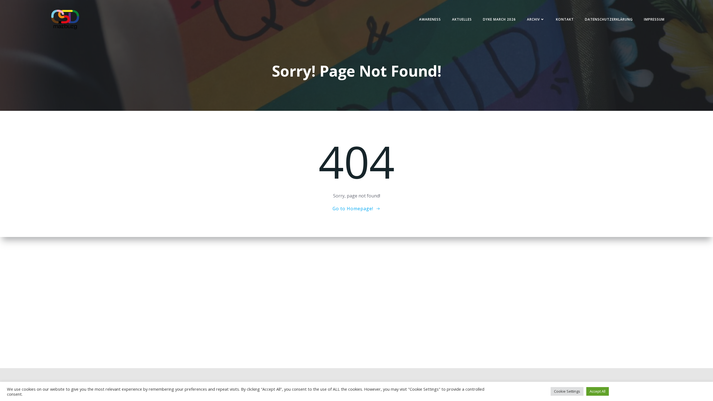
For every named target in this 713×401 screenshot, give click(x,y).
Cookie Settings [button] (567, 391)
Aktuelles (462, 19)
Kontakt (565, 19)
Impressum (654, 19)
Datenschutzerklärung (609, 19)
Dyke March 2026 (499, 19)
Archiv (533, 19)
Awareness (430, 19)
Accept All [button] (597, 391)
